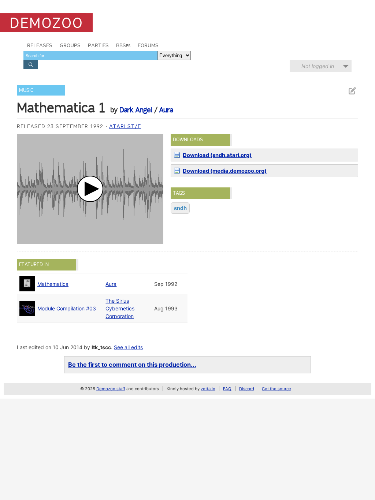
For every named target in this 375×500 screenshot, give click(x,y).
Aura (166, 109)
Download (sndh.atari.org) (217, 155)
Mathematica (52, 284)
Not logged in (317, 66)
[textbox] (90, 55)
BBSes (123, 45)
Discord (246, 388)
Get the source (276, 388)
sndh (180, 208)
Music (26, 90)
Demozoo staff (110, 388)
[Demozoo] (46, 22)
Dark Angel (135, 109)
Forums (148, 45)
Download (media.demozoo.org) (225, 171)
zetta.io (208, 388)
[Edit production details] (352, 91)
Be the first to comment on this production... (132, 364)
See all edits (128, 347)
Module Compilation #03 (66, 308)
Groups (70, 45)
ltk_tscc (101, 347)
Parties (98, 45)
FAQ (227, 388)
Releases (39, 45)
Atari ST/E (125, 126)
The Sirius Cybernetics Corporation (119, 308)
